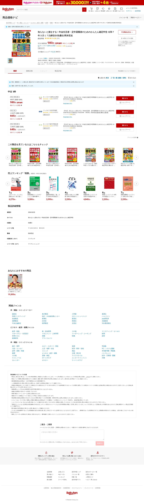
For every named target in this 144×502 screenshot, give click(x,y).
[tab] (15, 70)
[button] (97, 9)
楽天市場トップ (10, 23)
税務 (51, 23)
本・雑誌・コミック (23, 23)
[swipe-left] (7, 157)
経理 (46, 23)
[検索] (84, 9)
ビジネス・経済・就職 (37, 23)
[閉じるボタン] (137, 26)
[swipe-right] (136, 157)
